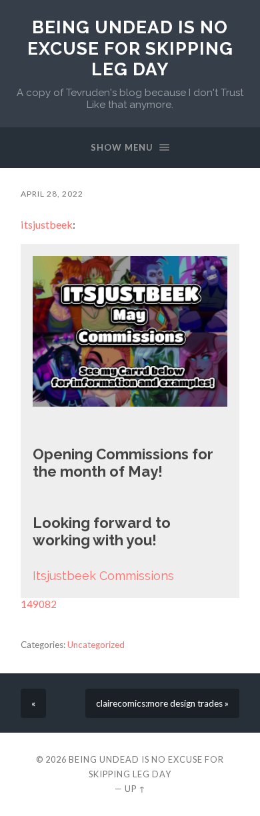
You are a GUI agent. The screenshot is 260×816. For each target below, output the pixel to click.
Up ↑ (135, 788)
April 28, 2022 (52, 194)
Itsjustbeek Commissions (103, 576)
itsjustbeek (47, 224)
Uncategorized (96, 644)
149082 (39, 604)
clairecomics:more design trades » (162, 703)
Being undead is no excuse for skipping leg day (130, 48)
